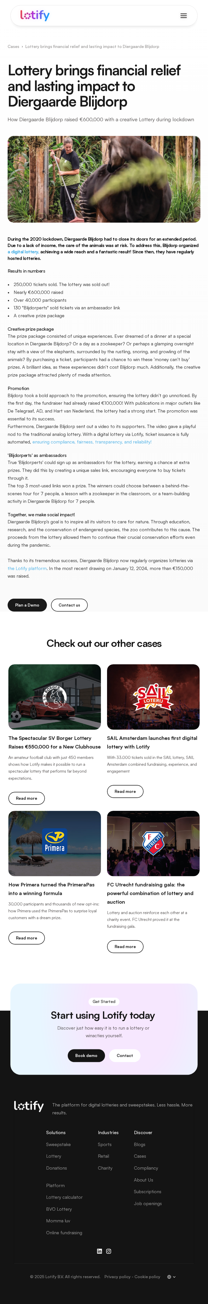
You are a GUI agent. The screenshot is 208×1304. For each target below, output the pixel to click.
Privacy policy (118, 1276)
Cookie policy (147, 1276)
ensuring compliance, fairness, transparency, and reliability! (91, 441)
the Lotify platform (27, 568)
